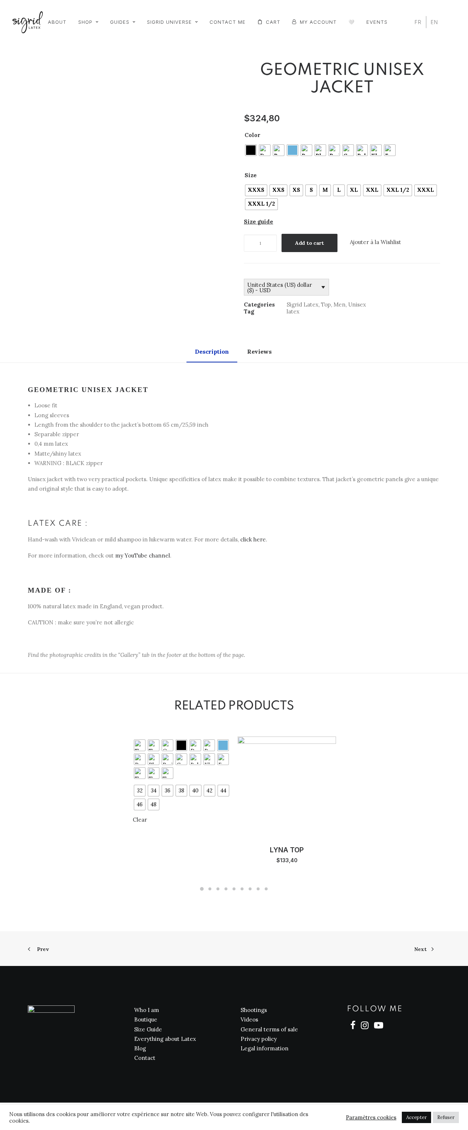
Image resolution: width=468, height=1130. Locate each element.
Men (339, 304)
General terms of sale (269, 1029)
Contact (144, 1057)
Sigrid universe (169, 22)
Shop (85, 22)
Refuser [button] (445, 1117)
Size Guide (148, 1029)
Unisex (357, 304)
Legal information (264, 1048)
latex (293, 311)
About (57, 22)
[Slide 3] (218, 889)
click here (253, 539)
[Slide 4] (226, 889)
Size (251, 175)
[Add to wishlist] (128, 743)
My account (318, 22)
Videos (249, 1019)
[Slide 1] (202, 889)
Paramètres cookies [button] (371, 1117)
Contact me (228, 22)
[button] (126, 164)
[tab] (260, 355)
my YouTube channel (142, 555)
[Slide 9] (266, 889)
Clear (140, 819)
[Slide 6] (242, 889)
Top (326, 304)
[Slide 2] (210, 889)
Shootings (254, 1010)
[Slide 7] (250, 889)
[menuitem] (57, 22)
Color (252, 135)
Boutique (145, 1019)
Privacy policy (259, 1038)
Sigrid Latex (302, 304)
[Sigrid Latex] (27, 22)
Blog (140, 1048)
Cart (273, 22)
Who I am (146, 1010)
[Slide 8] (258, 889)
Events (377, 22)
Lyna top (287, 850)
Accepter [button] (416, 1117)
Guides (119, 22)
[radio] (250, 150)
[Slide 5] (234, 889)
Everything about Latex (165, 1038)
